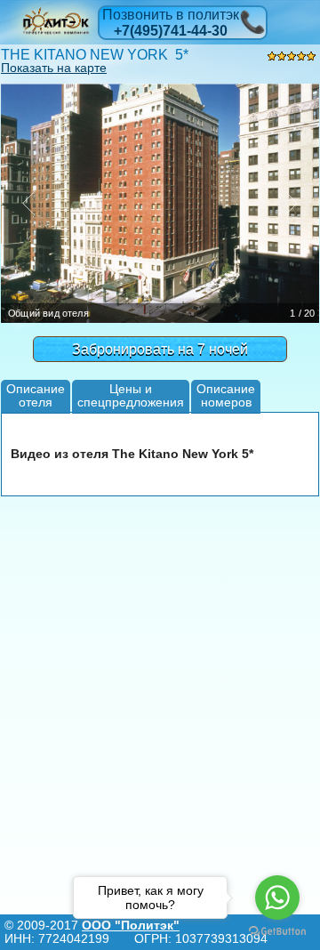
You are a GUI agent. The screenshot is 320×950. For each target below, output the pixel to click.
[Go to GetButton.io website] (277, 932)
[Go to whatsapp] (277, 897)
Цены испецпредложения (130, 395)
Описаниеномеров (225, 395)
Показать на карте (54, 67)
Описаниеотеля (35, 395)
